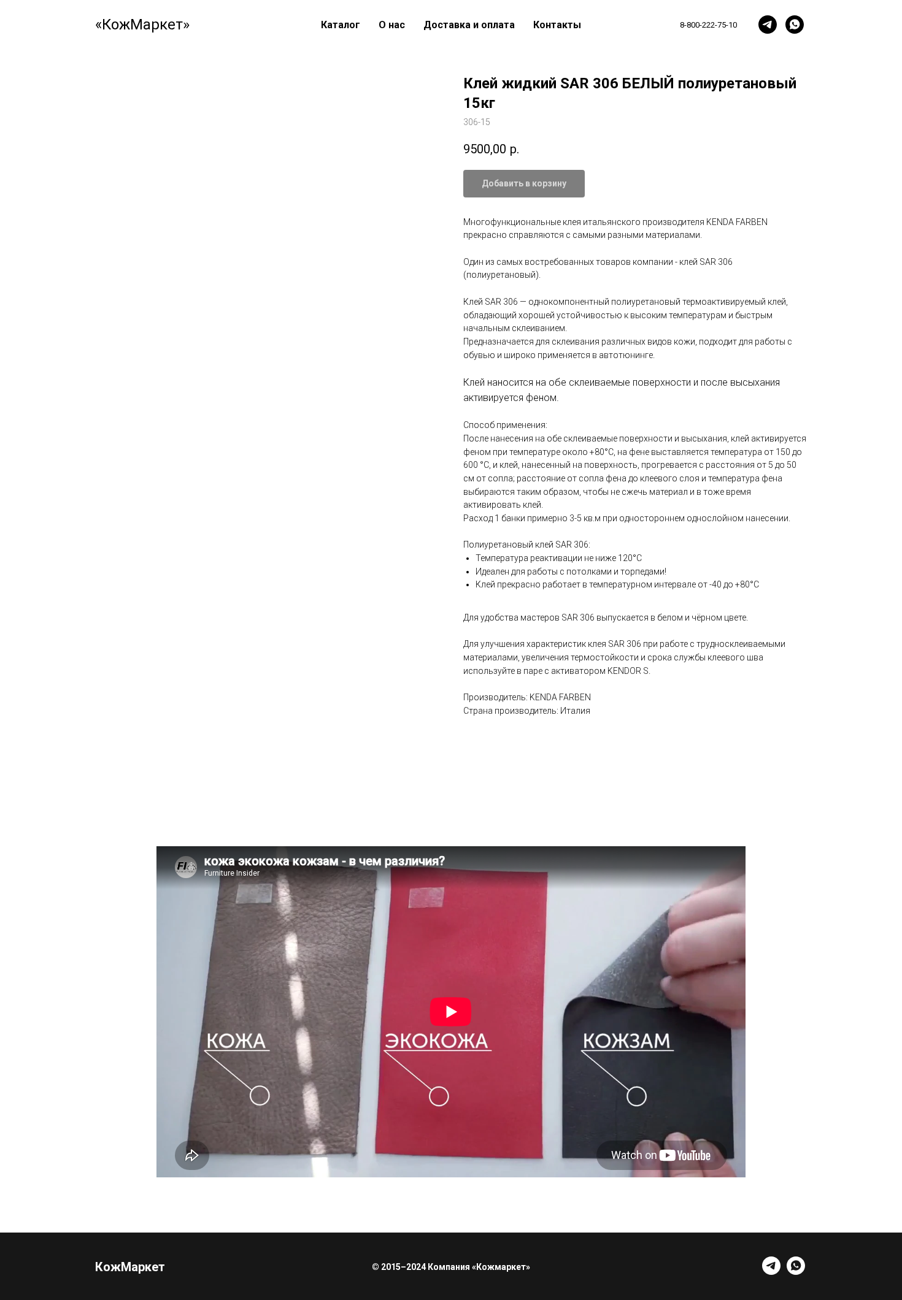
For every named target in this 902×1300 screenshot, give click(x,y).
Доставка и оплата (469, 25)
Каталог (340, 25)
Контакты (557, 25)
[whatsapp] (794, 24)
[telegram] (767, 24)
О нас (392, 25)
